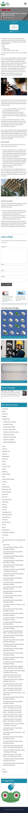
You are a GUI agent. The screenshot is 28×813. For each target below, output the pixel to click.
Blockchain (5, 414)
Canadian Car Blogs (8, 424)
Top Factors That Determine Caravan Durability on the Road (14, 337)
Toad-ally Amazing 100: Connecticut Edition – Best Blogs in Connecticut (14, 570)
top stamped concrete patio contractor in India (15, 102)
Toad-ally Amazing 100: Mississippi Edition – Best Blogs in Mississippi (13, 645)
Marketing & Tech (6, 489)
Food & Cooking (6, 466)
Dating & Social (6, 451)
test (3, 537)
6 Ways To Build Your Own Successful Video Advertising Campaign (21, 298)
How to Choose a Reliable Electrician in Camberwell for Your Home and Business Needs (14, 359)
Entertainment (5, 456)
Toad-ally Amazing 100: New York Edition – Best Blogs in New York (14, 680)
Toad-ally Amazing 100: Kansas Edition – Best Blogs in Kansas (13, 610)
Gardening (4, 472)
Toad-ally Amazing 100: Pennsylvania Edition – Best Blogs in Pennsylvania (12, 707)
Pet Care (4, 510)
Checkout (4, 449)
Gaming (4, 469)
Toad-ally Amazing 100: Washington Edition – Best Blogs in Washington (14, 751)
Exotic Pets (5, 459)
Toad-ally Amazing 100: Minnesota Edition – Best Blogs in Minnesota (14, 641)
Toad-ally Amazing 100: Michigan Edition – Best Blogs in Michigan (13, 636)
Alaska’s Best (6, 545)
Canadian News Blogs (8, 434)
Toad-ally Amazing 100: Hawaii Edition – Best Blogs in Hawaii (13, 588)
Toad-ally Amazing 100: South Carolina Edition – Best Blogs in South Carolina (12, 716)
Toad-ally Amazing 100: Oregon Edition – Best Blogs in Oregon (13, 702)
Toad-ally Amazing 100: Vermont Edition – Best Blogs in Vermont (13, 738)
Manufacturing (5, 487)
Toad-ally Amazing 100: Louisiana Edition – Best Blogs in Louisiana (13, 619)
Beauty (4, 411)
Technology (5, 535)
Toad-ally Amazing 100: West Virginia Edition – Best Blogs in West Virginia (12, 755)
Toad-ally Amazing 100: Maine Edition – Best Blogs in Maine (13, 623)
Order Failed (5, 502)
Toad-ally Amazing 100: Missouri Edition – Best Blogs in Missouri (13, 649)
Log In (3, 484)
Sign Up (4, 527)
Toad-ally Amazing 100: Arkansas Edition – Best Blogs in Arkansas (13, 557)
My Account (5, 494)
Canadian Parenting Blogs (9, 437)
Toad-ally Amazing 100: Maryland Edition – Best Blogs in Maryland (13, 627)
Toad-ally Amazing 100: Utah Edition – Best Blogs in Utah (14, 733)
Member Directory (6, 492)
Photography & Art (6, 512)
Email (3, 270)
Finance (4, 464)
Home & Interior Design (8, 479)
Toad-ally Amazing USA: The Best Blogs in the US (13, 541)
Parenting (4, 507)
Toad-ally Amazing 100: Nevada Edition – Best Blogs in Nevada (13, 663)
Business (4, 9)
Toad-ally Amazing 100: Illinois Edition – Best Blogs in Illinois (13, 597)
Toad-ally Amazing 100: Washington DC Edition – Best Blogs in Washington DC (13, 746)
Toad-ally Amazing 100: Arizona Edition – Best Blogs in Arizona (13, 552)
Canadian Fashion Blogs (9, 427)
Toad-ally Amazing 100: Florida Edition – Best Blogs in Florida (13, 579)
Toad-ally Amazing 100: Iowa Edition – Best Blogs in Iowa (14, 605)
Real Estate (5, 520)
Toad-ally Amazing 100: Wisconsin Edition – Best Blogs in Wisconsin (14, 760)
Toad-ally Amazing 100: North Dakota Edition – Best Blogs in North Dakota (12, 689)
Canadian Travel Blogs (8, 440)
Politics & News (6, 517)
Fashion (4, 461)
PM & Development (7, 515)
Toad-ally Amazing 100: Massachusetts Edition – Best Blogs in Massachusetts (13, 632)
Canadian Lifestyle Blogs (9, 429)
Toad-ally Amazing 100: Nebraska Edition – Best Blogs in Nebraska (13, 658)
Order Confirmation (7, 499)
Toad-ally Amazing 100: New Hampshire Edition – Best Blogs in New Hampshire (13, 667)
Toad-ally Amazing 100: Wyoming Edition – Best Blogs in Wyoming (13, 764)
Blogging (4, 416)
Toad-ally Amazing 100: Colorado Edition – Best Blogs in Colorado (13, 566)
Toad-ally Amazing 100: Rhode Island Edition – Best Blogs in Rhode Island (12, 711)
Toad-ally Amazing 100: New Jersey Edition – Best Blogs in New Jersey (14, 671)
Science (4, 525)
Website (3, 276)
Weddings (4, 772)
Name (2, 264)
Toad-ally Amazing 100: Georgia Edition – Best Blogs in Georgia (13, 583)
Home (3, 477)
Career (3, 446)
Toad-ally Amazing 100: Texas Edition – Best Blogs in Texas (13, 729)
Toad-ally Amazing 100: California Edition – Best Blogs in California (13, 561)
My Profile (4, 497)
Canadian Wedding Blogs (9, 442)
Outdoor (4, 504)
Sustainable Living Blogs (8, 532)
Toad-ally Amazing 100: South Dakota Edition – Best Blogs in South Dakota (12, 720)
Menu (25, 3)
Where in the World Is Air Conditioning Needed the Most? (13, 381)
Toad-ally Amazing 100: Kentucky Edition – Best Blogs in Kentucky (13, 614)
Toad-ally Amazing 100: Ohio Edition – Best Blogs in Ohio (14, 694)
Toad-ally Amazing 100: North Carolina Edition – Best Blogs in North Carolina (12, 685)
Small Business (6, 530)
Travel (3, 769)
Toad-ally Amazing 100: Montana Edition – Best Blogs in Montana (13, 654)
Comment (4, 246)
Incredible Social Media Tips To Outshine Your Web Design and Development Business (7, 298)
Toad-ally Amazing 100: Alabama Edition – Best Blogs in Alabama (13, 548)
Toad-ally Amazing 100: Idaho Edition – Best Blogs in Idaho (12, 592)
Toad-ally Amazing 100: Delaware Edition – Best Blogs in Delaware (13, 574)
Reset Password (6, 522)
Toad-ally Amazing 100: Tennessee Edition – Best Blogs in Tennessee (13, 724)
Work (9, 9)
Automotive (5, 409)
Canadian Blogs (6, 419)
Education (4, 454)
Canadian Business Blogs (9, 422)
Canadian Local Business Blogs (11, 432)
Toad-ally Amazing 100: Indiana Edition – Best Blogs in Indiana (13, 601)
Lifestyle (4, 482)
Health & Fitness (6, 474)
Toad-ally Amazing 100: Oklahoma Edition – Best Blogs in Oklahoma (14, 698)
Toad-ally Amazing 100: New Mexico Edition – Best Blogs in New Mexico (12, 676)
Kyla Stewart (6, 17)
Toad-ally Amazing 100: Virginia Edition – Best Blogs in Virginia (13, 742)
